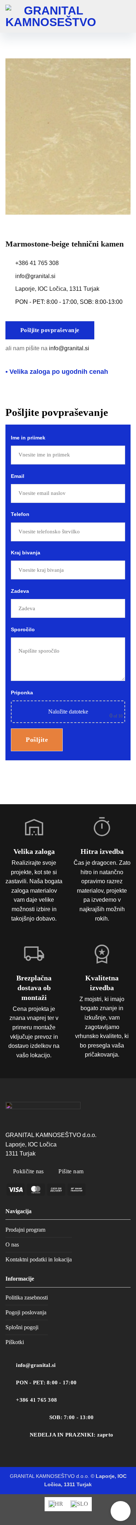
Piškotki (14, 1342)
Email (17, 476)
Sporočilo (23, 629)
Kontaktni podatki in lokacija (38, 1259)
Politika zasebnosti (26, 1297)
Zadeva (20, 591)
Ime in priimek (28, 438)
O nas (12, 1244)
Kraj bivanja (25, 552)
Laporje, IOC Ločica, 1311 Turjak (57, 289)
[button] (125, 16)
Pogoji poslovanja (25, 1312)
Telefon (20, 514)
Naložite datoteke (68, 711)
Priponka (67, 704)
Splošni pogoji (21, 1327)
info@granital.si (35, 276)
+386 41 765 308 (37, 263)
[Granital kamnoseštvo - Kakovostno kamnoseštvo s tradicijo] (50, 16)
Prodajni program (25, 1230)
